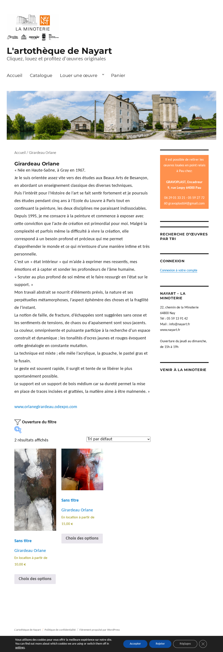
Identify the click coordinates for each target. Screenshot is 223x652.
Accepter (135, 643)
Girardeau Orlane (30, 551)
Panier (118, 75)
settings (20, 647)
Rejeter (160, 643)
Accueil (14, 75)
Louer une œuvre (78, 75)
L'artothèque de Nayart (59, 50)
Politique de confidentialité (60, 629)
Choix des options (35, 579)
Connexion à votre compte (178, 270)
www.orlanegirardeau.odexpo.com (45, 407)
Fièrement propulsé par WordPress (99, 629)
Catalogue (41, 75)
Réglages (185, 643)
